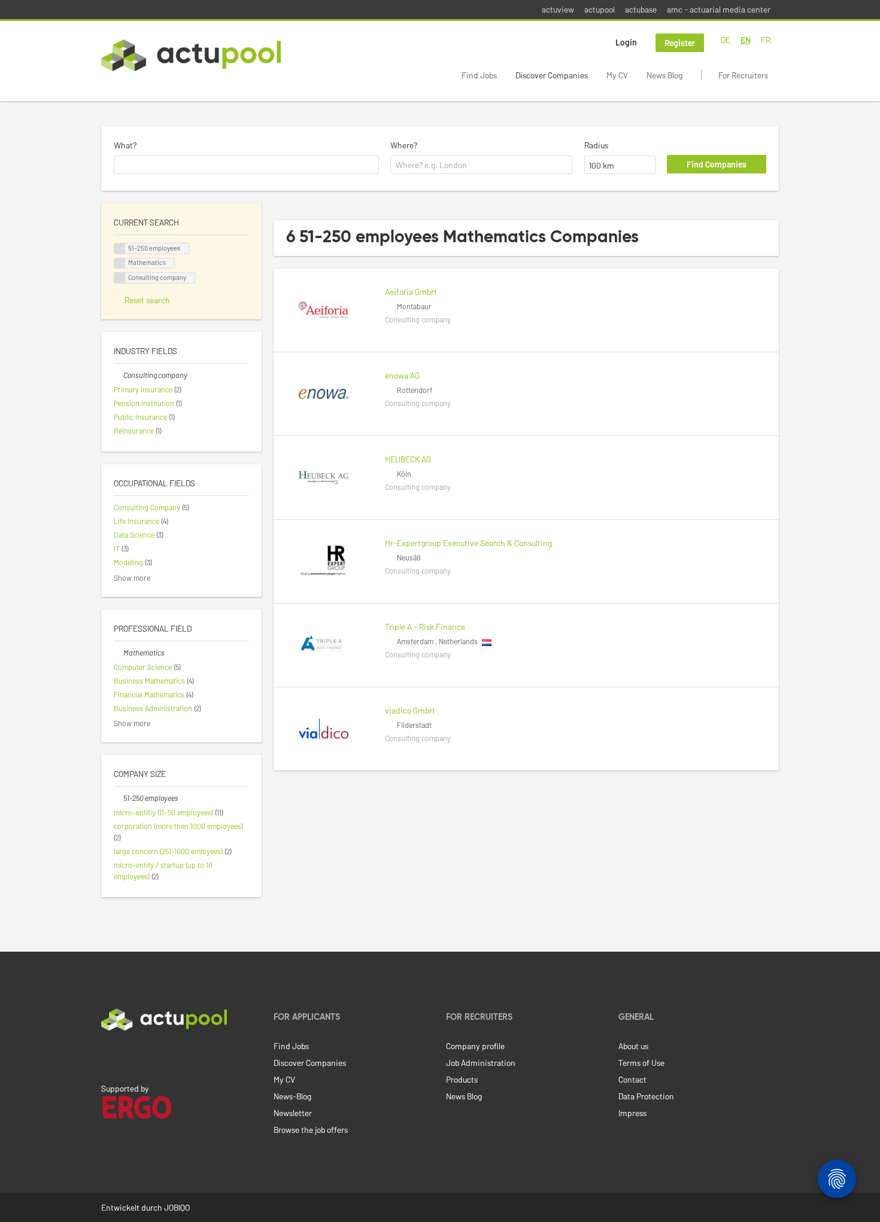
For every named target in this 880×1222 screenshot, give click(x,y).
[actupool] (191, 55)
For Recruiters (743, 75)
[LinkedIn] (107, 1056)
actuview (558, 9)
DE (725, 40)
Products (462, 1079)
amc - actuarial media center (718, 9)
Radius (596, 145)
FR (765, 40)
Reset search (147, 300)
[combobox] (246, 165)
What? (125, 145)
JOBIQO (177, 1207)
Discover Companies (551, 75)
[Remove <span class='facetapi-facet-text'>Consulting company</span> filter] (119, 278)
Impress (632, 1113)
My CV (617, 75)
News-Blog (292, 1096)
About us (633, 1046)
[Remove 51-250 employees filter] (118, 798)
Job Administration (480, 1063)
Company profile (475, 1046)
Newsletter (293, 1113)
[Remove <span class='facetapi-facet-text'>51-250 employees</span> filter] (119, 248)
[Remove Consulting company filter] (118, 375)
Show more (132, 578)
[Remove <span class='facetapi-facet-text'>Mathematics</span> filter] (119, 263)
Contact (632, 1079)
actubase (641, 9)
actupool (599, 9)
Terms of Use (641, 1063)
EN (746, 40)
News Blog (664, 75)
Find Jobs (479, 75)
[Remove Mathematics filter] (118, 652)
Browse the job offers (311, 1130)
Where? (403, 145)
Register (679, 43)
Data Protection (646, 1096)
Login (626, 42)
